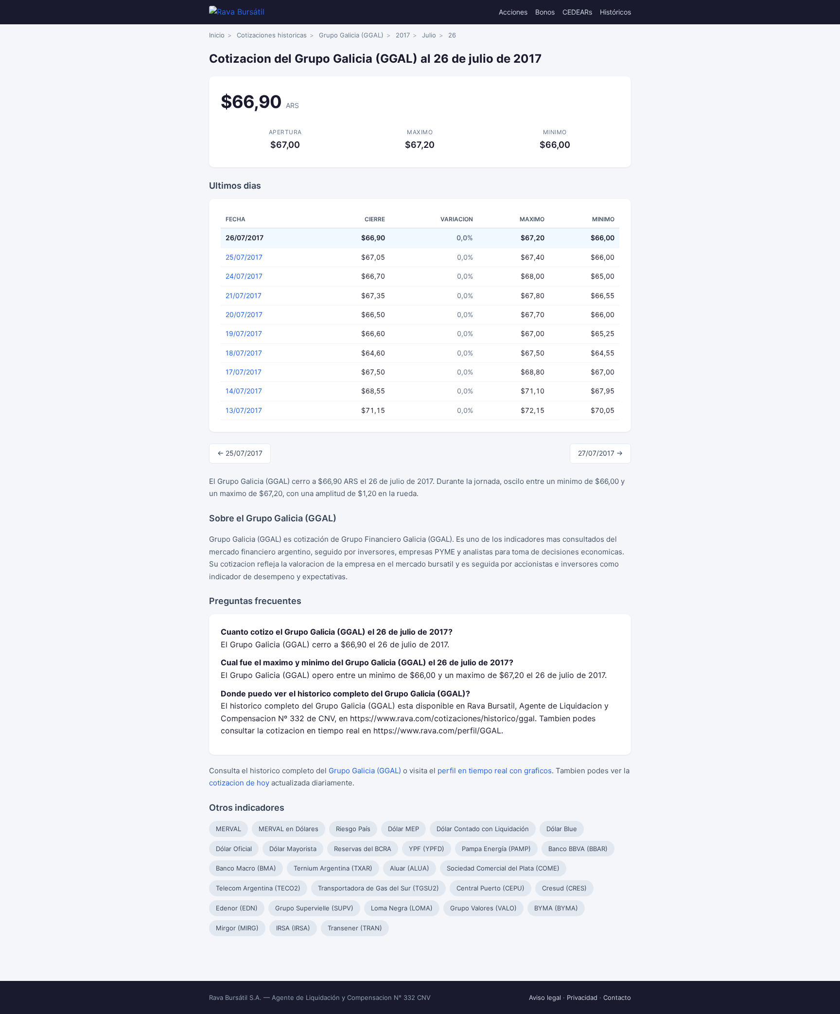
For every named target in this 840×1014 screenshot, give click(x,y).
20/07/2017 (244, 314)
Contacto (617, 997)
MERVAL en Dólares (288, 829)
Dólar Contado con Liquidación (483, 829)
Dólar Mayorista (292, 849)
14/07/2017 (244, 391)
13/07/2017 (244, 410)
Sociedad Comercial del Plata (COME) (503, 868)
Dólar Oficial (234, 849)
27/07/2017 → (600, 453)
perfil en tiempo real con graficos (495, 770)
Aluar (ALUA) (409, 868)
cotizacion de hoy (239, 782)
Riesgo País (353, 829)
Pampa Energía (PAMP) (496, 849)
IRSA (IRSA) (293, 928)
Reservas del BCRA (362, 849)
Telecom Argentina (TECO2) (258, 888)
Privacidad (582, 997)
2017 (403, 35)
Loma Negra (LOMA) (402, 908)
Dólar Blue (561, 829)
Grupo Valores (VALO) (483, 908)
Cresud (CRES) (564, 888)
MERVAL (228, 829)
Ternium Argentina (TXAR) (333, 868)
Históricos (615, 12)
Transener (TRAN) (355, 928)
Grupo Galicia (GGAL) (351, 35)
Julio (429, 35)
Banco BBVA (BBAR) (578, 849)
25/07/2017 (244, 257)
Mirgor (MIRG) (237, 928)
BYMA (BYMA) (556, 908)
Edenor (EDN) (237, 908)
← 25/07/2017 (239, 453)
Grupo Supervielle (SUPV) (314, 908)
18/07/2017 (244, 353)
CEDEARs (577, 12)
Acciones (513, 12)
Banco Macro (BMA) (246, 868)
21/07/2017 (244, 295)
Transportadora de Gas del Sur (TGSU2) (378, 888)
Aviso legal (545, 997)
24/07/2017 (244, 276)
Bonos (545, 12)
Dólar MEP (403, 829)
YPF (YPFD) (426, 849)
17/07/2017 (244, 372)
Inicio (217, 35)
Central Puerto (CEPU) (490, 888)
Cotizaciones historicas (272, 35)
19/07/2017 (244, 333)
